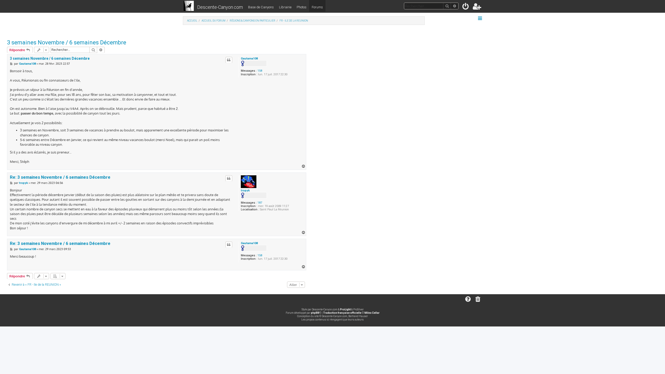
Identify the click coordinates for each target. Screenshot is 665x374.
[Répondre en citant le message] (228, 60)
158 (259, 70)
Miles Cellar (372, 312)
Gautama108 (249, 58)
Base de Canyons (261, 7)
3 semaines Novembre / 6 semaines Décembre (66, 42)
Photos (302, 7)
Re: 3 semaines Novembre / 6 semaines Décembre (60, 177)
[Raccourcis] (480, 18)
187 (259, 202)
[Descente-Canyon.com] (189, 6)
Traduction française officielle (342, 312)
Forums (317, 7)
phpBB (315, 312)
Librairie (285, 7)
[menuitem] (466, 7)
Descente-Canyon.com (220, 7)
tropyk (245, 190)
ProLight (345, 309)
